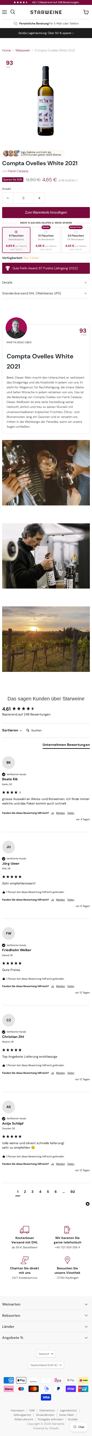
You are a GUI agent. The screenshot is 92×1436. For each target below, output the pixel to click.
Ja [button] (52, 813)
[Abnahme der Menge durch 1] (7, 198)
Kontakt (73, 1419)
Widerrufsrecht (23, 1419)
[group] (46, 709)
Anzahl (6, 188)
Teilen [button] (70, 813)
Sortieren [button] (10, 730)
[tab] (66, 745)
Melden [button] (60, 813)
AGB (32, 1410)
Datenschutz (47, 1410)
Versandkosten (45, 1415)
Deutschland (44, 1365)
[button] (17, 1192)
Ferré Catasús (18, 171)
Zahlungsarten (22, 1415)
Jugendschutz (68, 1410)
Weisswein (22, 50)
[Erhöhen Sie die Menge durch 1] (39, 198)
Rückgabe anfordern (50, 1419)
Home (6, 50)
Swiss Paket (66, 1415)
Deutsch (44, 1354)
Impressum (17, 1410)
